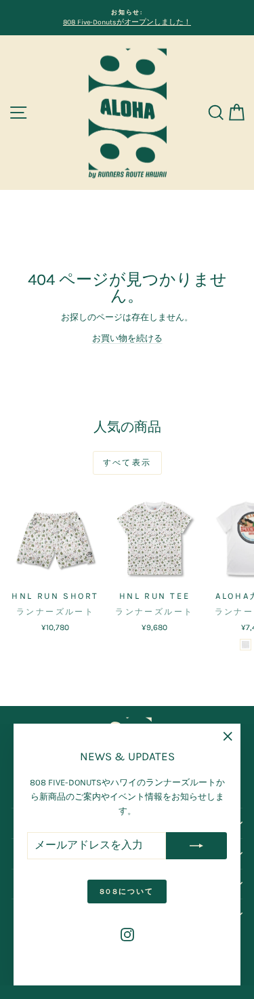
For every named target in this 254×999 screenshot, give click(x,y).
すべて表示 (127, 462)
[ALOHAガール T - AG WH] (245, 645)
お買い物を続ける (127, 338)
